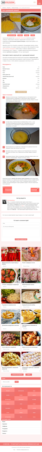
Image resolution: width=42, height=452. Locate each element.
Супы (33, 35)
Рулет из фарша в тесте (28, 262)
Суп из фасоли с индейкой (9, 347)
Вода (4, 66)
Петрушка (5, 87)
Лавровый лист (6, 86)
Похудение (4, 428)
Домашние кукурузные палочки (10, 325)
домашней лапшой (19, 38)
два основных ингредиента (9, 48)
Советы (4, 433)
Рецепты (9, 7)
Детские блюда (11, 35)
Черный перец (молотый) (8, 76)
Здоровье (4, 424)
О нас (14, 449)
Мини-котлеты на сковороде (29, 347)
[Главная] (8, 2)
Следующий (34, 189)
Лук (3, 80)
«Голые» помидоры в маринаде (10, 284)
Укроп (4, 70)
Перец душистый (6, 74)
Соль (4, 72)
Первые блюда (15, 7)
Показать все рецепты (17, 374)
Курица (20, 35)
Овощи (26, 35)
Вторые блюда (26, 266)
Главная (4, 7)
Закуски (4, 266)
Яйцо (4, 82)
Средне (24, 31)
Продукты (4, 431)
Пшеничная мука (6, 84)
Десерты (25, 370)
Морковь (4, 78)
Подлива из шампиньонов (9, 305)
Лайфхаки (4, 426)
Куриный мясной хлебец (28, 305)
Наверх (28, 374)
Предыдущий (8, 189)
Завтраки (25, 328)
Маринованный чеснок (28, 284)
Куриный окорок (6, 68)
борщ (23, 205)
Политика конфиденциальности (23, 449)
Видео (3, 421)
